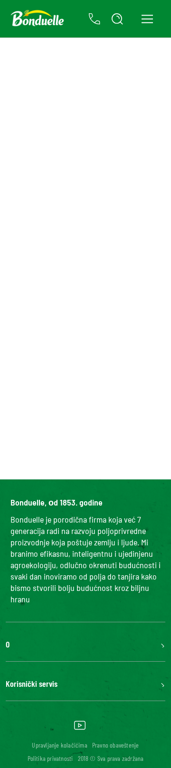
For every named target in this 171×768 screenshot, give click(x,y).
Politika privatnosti (50, 758)
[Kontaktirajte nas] (94, 19)
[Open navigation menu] (147, 18)
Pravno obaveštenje (115, 745)
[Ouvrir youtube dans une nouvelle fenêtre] (80, 728)
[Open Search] (117, 19)
